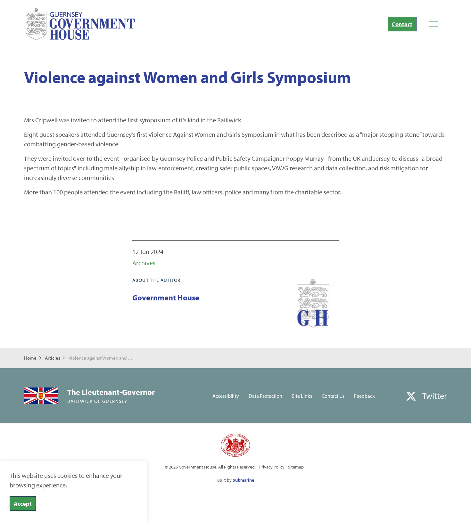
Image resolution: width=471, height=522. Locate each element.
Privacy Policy (272, 467)
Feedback (364, 396)
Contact (402, 24)
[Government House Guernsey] (80, 24)
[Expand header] (433, 24)
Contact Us (333, 396)
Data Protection (265, 396)
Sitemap (296, 467)
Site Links (302, 396)
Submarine (243, 480)
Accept (23, 503)
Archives (143, 263)
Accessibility (225, 396)
